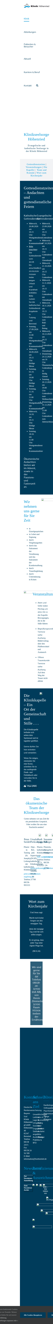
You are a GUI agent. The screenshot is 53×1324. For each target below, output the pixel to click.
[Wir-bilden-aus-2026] (45, 1185)
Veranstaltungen (34, 167)
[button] (37, 85)
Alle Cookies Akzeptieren (33, 1315)
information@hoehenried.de (35, 1159)
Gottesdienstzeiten (36, 164)
